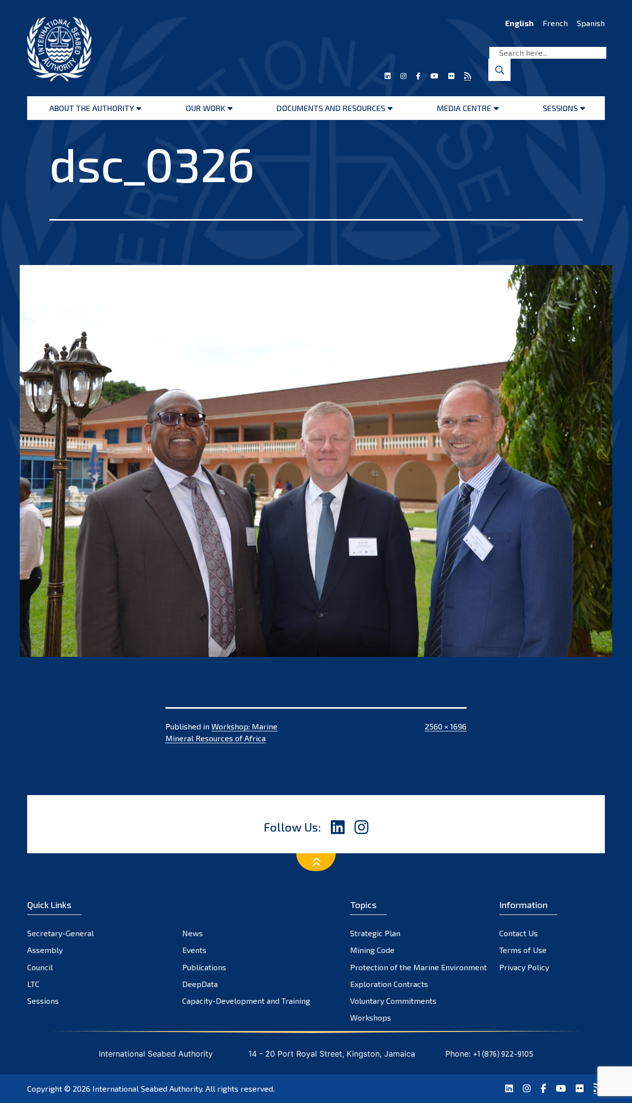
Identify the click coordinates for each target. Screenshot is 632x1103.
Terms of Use (523, 949)
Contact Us (518, 933)
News (192, 933)
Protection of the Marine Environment (418, 967)
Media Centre (464, 108)
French (555, 23)
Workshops (370, 1017)
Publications (204, 967)
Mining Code (372, 949)
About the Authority (91, 108)
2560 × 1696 (446, 726)
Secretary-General (60, 933)
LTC (33, 984)
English (519, 23)
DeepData (200, 984)
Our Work (205, 108)
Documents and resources (330, 108)
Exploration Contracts (389, 984)
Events (194, 949)
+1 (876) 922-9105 (503, 1053)
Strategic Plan (375, 933)
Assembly (45, 949)
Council (40, 967)
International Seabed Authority (147, 1088)
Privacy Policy (524, 967)
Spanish (591, 23)
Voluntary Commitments (393, 1000)
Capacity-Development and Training (246, 1000)
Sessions (560, 108)
